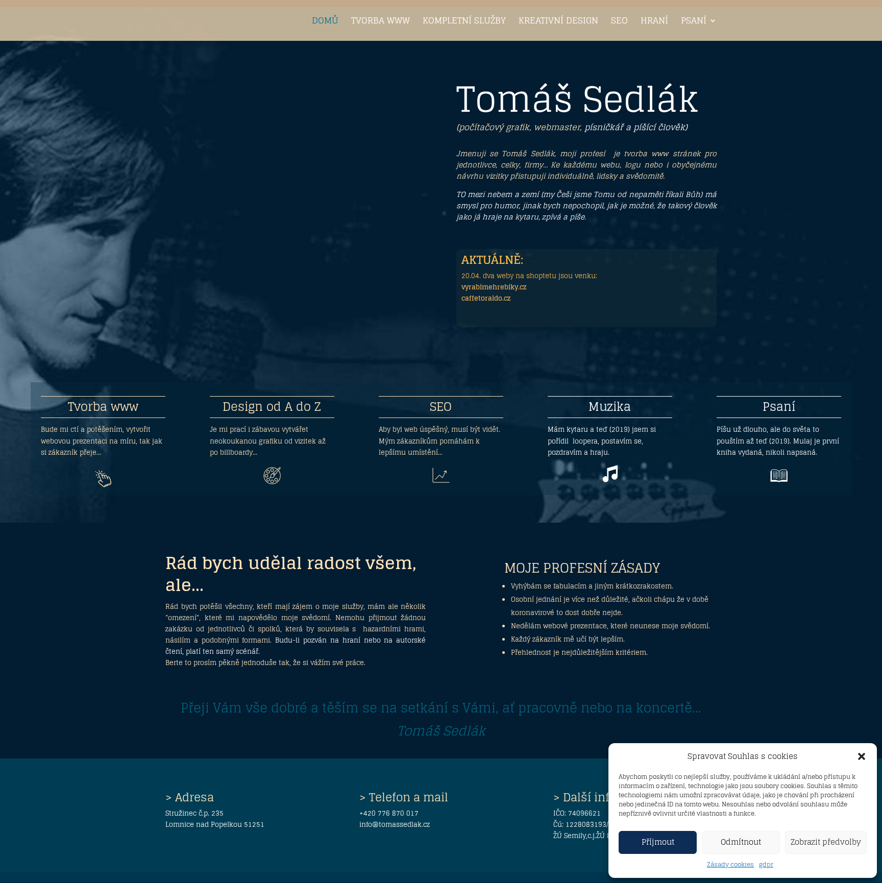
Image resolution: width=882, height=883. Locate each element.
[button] (861, 756)
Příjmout (658, 842)
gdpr (766, 864)
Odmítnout (741, 842)
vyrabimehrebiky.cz (494, 287)
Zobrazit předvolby (826, 842)
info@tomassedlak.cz (394, 824)
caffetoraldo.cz (486, 298)
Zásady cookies (730, 864)
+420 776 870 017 (389, 813)
